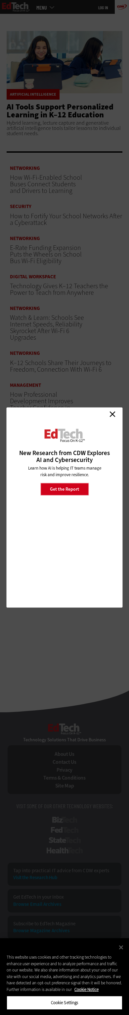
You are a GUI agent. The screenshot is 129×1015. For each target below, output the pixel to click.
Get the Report (64, 489)
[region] (64, 976)
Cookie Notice (86, 989)
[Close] (121, 947)
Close (112, 414)
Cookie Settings (64, 1002)
